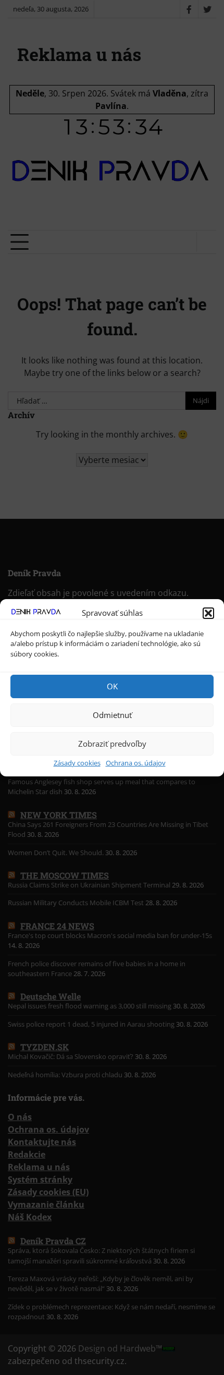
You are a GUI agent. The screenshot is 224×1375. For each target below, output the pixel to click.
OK (112, 686)
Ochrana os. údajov (136, 763)
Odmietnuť (112, 715)
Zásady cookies (77, 763)
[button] (208, 613)
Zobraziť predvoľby (112, 743)
